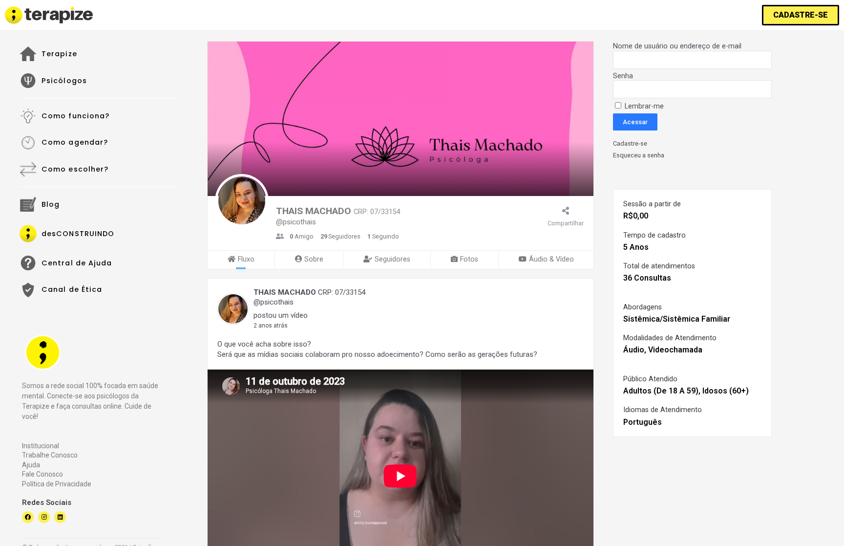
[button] (800, 15)
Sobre (313, 259)
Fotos (469, 259)
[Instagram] (44, 517)
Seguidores (392, 259)
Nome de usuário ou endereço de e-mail (677, 46)
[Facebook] (28, 517)
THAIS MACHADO (284, 292)
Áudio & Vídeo (551, 259)
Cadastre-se (630, 143)
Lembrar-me (643, 106)
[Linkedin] (60, 517)
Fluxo (246, 259)
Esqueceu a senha (638, 155)
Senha (623, 76)
